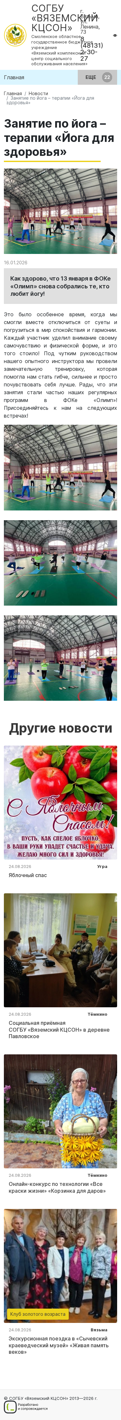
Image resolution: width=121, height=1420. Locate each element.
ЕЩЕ (91, 77)
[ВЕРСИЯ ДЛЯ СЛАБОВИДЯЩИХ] (115, 35)
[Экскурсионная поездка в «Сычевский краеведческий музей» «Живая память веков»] (60, 1265)
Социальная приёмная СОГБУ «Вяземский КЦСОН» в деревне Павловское (59, 1030)
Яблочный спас (28, 875)
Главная (14, 77)
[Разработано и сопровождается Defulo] (25, 1407)
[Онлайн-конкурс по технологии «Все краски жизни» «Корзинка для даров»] (60, 1111)
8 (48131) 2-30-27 (91, 48)
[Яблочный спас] (60, 802)
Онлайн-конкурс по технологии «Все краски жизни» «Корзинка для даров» (57, 1187)
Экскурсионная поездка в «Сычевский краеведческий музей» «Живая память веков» (59, 1345)
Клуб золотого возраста (38, 1314)
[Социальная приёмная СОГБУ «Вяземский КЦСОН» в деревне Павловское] (60, 950)
